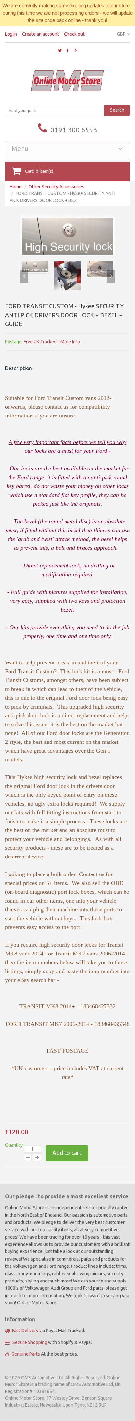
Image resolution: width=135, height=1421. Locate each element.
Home (16, 186)
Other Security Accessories (56, 186)
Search (117, 110)
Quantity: (14, 1145)
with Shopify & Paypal (52, 1342)
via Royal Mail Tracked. (48, 1330)
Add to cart (67, 1153)
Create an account (40, 34)
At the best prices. (44, 1354)
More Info (70, 341)
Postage (13, 341)
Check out (74, 34)
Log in (11, 34)
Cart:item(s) (39, 171)
